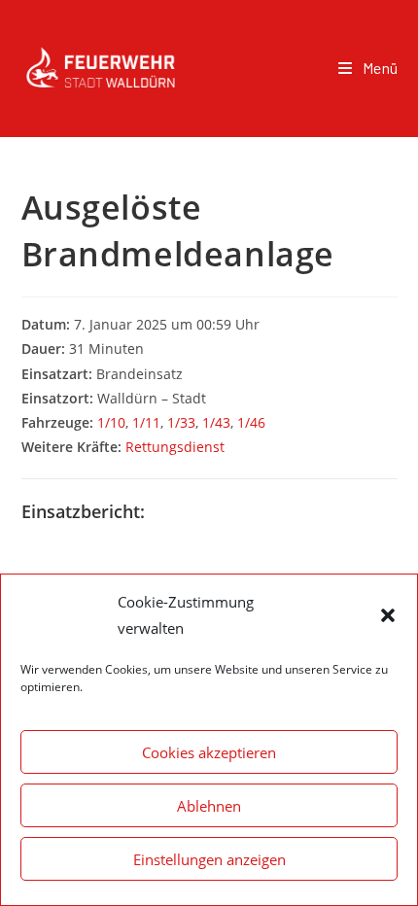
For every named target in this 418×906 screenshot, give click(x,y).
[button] (388, 615)
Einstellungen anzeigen (209, 859)
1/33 (181, 422)
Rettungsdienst (175, 446)
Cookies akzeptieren (209, 752)
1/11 (146, 422)
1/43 (216, 422)
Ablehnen (209, 806)
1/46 (251, 422)
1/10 (111, 422)
